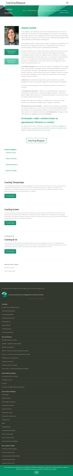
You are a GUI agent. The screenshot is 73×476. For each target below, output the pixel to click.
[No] (71, 470)
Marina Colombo (11, 158)
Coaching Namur (6, 427)
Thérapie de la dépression (9, 416)
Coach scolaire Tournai (8, 437)
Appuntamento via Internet (11, 52)
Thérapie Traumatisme (8, 347)
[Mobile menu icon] (67, 2)
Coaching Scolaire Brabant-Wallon (11, 456)
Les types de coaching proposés (10, 307)
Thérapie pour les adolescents (10, 358)
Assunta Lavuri (11, 152)
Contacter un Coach (7, 380)
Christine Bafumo (11, 164)
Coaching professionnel (8, 318)
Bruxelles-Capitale (9, 267)
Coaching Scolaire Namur (8, 459)
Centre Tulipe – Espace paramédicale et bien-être (15, 368)
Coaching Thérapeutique (8, 311)
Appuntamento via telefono (11, 61)
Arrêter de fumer (6, 398)
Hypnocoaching (6, 325)
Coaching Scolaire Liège (8, 452)
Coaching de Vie (6, 321)
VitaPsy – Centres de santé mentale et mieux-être (15, 351)
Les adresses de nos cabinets (10, 376)
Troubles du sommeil (7, 361)
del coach (38, 130)
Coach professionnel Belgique (10, 441)
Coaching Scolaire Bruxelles (9, 449)
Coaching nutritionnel (7, 332)
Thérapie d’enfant (6, 409)
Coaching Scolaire (6, 329)
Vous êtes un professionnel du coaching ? (13, 387)
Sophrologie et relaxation (8, 402)
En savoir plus (10, 196)
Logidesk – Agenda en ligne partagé (11, 343)
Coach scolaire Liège (7, 434)
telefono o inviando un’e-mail (52, 128)
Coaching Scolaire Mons (8, 463)
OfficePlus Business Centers (9, 340)
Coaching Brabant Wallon (8, 430)
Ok (36, 472)
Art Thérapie (5, 394)
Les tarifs (4, 383)
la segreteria (61, 126)
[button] (29, 298)
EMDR (3, 423)
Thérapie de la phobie (8, 405)
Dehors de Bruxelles (9, 271)
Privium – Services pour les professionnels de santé (16, 354)
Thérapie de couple (7, 412)
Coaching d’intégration (8, 314)
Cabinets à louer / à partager (9, 365)
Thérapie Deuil (6, 419)
